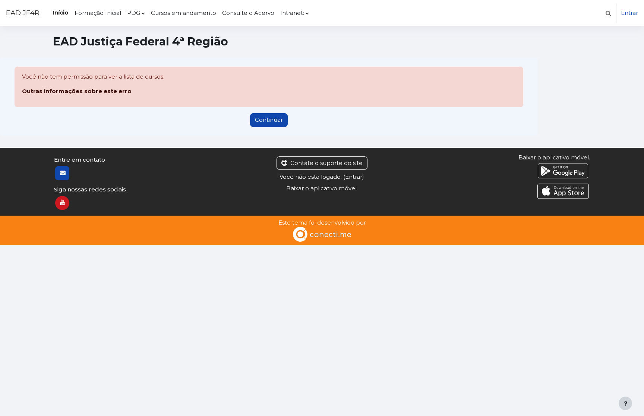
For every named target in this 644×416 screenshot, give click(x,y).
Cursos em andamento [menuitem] (183, 12)
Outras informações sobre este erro (77, 91)
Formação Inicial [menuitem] (98, 12)
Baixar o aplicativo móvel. (322, 188)
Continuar (269, 119)
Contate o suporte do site (326, 162)
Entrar (629, 12)
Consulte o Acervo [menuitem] (248, 12)
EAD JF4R (23, 13)
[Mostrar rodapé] (625, 403)
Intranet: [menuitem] (292, 12)
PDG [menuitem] (133, 12)
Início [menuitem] (61, 12)
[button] (608, 13)
